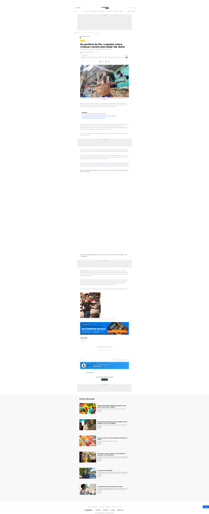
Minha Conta (108, 506)
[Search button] (130, 7)
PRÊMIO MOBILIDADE (101, 11)
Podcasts (106, 510)
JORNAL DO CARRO (109, 11)
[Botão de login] (134, 7)
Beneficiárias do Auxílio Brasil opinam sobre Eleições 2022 (93, 117)
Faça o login (104, 379)
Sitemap (119, 506)
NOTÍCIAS (87, 11)
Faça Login (206, 506)
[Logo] (104, 7)
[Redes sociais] (74, 7)
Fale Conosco (114, 506)
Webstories (121, 510)
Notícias (99, 510)
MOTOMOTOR (116, 11)
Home (75, 32)
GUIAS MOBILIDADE (94, 11)
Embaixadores (101, 506)
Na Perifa (77, 32)
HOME (83, 11)
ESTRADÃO (121, 11)
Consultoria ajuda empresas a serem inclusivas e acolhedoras (94, 113)
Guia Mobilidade (94, 506)
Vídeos (113, 510)
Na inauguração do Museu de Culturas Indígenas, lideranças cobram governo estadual (99, 115)
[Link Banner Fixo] (104, 328)
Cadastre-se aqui (97, 366)
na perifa (82, 340)
